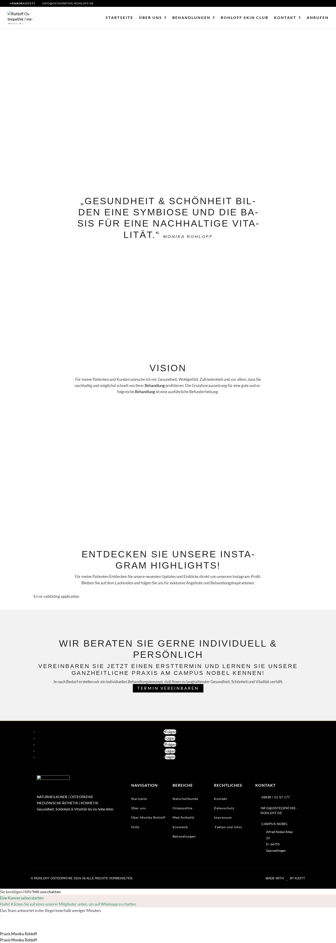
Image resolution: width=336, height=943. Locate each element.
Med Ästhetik (183, 817)
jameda (190, 517)
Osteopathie (182, 808)
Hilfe (135, 827)
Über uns (150, 18)
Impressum (223, 817)
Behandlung (155, 385)
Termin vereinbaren (168, 688)
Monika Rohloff (172, 498)
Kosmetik (180, 827)
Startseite (119, 18)
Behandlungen (191, 18)
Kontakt (285, 18)
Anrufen (318, 18)
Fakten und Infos (228, 827)
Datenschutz (224, 808)
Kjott (300, 878)
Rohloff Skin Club (244, 18)
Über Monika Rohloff (148, 817)
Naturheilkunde (185, 799)
